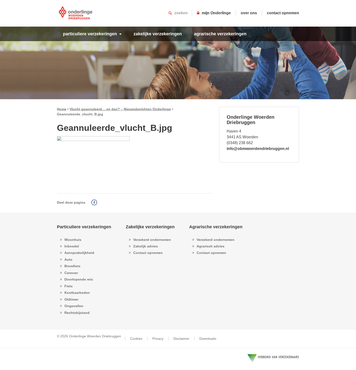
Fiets (68, 286)
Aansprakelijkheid (79, 253)
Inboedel (71, 246)
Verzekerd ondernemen (152, 240)
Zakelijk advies (145, 246)
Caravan (71, 273)
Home (61, 109)
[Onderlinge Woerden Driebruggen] (75, 16)
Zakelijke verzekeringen (150, 226)
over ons (249, 13)
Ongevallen (73, 306)
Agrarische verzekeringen (215, 226)
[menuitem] (92, 34)
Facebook (94, 202)
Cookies (136, 338)
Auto (68, 259)
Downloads (207, 338)
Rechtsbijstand (77, 313)
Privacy (157, 338)
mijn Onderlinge (216, 13)
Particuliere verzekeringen (84, 226)
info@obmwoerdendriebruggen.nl (258, 149)
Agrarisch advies (210, 246)
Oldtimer (71, 299)
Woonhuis (72, 240)
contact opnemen (283, 13)
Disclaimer (181, 338)
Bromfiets (72, 266)
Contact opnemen (148, 253)
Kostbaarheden (77, 293)
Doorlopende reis (78, 279)
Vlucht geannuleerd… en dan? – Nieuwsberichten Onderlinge (120, 109)
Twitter (101, 202)
